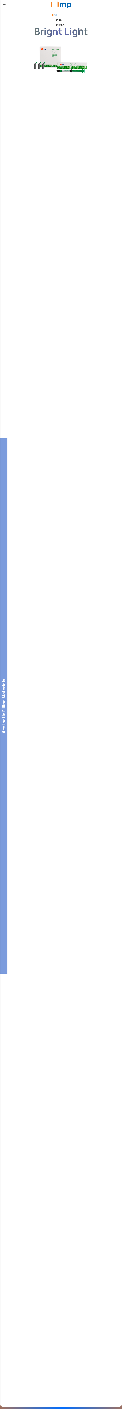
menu (4, 4)
